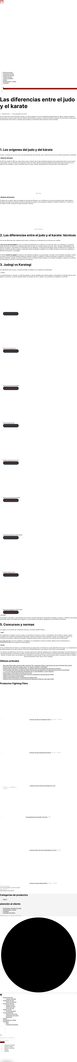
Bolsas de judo (10, 1005)
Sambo (5, 80)
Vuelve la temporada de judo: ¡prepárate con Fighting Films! (20, 677)
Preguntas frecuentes (9, 913)
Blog (7, 1023)
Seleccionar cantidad (11, 313)
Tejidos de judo (7, 77)
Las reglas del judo (5, 641)
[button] (3, 87)
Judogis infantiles (11, 999)
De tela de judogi (11, 1011)
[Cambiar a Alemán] (6, 1030)
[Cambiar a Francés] (6, 1027)
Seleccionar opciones (11, 351)
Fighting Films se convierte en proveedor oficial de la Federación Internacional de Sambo (28, 674)
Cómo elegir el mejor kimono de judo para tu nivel (17, 673)
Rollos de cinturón (11, 1002)
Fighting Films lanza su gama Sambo (13, 676)
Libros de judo (10, 1008)
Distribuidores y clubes (9, 81)
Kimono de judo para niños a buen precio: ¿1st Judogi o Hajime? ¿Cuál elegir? (25, 667)
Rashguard (9, 1017)
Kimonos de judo (8, 72)
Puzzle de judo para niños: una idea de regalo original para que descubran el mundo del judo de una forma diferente (36, 670)
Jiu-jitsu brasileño (8, 78)
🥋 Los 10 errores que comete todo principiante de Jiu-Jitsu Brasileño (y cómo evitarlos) (28, 671)
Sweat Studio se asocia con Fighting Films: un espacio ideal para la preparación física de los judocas (32, 668)
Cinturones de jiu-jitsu (12, 1015)
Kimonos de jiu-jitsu (11, 1014)
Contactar (6, 83)
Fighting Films (6, 114)
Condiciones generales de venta (12, 908)
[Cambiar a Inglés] (6, 1029)
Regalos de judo (10, 1006)
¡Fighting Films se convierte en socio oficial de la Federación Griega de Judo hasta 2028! (28, 679)
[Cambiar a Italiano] (6, 1032)
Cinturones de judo (8, 74)
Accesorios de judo (8, 75)
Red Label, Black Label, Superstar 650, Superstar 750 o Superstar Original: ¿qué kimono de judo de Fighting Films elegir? (37, 665)
